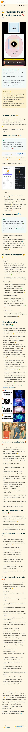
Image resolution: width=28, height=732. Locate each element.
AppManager (20, 153)
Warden (7, 154)
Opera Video (21, 157)
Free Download (19, 228)
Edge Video (8, 157)
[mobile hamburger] (26, 2)
